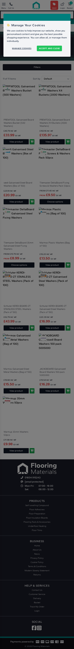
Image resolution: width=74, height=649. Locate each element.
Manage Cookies (21, 48)
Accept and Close (49, 48)
